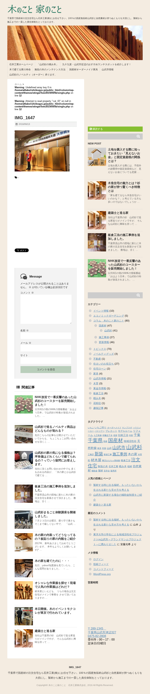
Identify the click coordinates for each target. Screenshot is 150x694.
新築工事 (108, 454)
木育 (95, 383)
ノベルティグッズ (103, 353)
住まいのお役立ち (103, 363)
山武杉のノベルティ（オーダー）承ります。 (33, 74)
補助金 (94, 471)
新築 (99, 453)
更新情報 (104, 342)
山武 (109, 448)
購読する (97, 128)
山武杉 (108, 330)
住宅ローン (99, 368)
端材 (129, 466)
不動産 (97, 358)
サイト (24, 355)
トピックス (99, 348)
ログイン (98, 559)
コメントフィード (103, 569)
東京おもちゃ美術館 (111, 460)
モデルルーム (125, 431)
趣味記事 (98, 408)
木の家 (132, 454)
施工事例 (104, 337)
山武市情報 (108, 69)
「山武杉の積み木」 (47, 64)
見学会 (107, 471)
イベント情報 (101, 310)
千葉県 (95, 440)
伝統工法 (123, 435)
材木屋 (96, 460)
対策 (104, 448)
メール (25, 342)
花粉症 (97, 403)
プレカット (111, 431)
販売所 (113, 471)
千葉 (137, 435)
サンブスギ (127, 428)
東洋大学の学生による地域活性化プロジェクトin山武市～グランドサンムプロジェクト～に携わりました (117, 539)
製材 (100, 470)
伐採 (115, 435)
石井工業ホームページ (21, 64)
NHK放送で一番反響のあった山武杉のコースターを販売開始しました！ (55, 400)
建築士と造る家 (45, 630)
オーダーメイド (114, 428)
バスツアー (100, 431)
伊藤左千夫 (107, 435)
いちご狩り (100, 427)
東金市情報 (99, 388)
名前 (24, 330)
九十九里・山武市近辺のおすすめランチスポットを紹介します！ (96, 64)
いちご (91, 428)
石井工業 (113, 466)
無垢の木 (103, 466)
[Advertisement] (46, 214)
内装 (131, 435)
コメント (27, 292)
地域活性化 (130, 441)
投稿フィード (101, 564)
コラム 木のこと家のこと (108, 320)
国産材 (102, 325)
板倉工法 (98, 393)
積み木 (97, 398)
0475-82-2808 (97, 636)
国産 (105, 441)
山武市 (118, 447)
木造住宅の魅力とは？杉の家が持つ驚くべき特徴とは (124, 186)
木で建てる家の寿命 (20, 69)
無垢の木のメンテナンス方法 (50, 69)
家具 (95, 373)
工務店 (91, 454)
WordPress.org (102, 574)
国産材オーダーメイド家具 (83, 69)
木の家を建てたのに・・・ (52, 560)
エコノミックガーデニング (108, 315)
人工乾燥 (98, 435)
